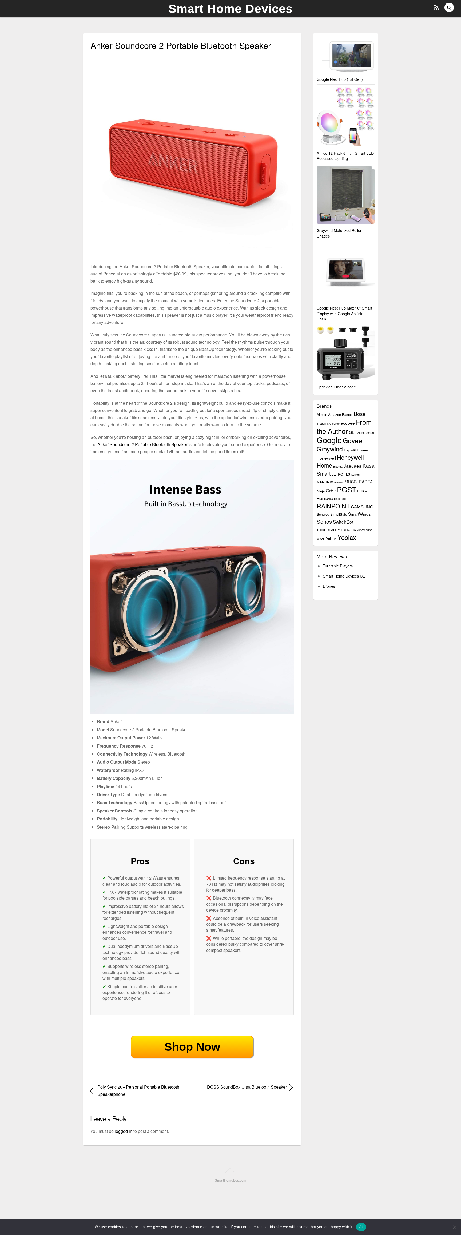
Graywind (330, 448)
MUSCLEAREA (359, 481)
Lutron (355, 474)
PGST (346, 489)
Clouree (334, 424)
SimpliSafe (338, 514)
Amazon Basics (340, 414)
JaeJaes (352, 465)
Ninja (321, 491)
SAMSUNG (362, 506)
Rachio (328, 499)
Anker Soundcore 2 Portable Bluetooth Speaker (142, 444)
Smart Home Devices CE (344, 576)
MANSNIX (325, 481)
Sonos (324, 521)
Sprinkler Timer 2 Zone (336, 387)
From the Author (344, 426)
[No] (454, 1227)
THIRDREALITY (328, 529)
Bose (360, 414)
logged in (123, 1131)
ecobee (348, 423)
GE (352, 432)
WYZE (321, 539)
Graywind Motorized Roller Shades (339, 232)
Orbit (331, 490)
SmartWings (359, 514)
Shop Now (192, 1046)
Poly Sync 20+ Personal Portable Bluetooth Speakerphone (138, 1090)
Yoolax (346, 537)
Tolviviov (358, 529)
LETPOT (338, 474)
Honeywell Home (340, 461)
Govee (352, 440)
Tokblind (346, 530)
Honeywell (326, 458)
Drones (329, 586)
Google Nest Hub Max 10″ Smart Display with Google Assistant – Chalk (344, 313)
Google (329, 439)
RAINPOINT (333, 506)
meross (339, 482)
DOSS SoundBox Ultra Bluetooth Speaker (242, 1087)
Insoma (338, 466)
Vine (369, 529)
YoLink (331, 538)
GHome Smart (365, 433)
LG (348, 474)
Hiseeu (362, 449)
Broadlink (322, 424)
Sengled (323, 514)
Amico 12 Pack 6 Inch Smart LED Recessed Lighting (345, 155)
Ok (361, 1227)
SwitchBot (343, 521)
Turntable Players (338, 565)
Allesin (322, 414)
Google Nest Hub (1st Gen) (340, 79)
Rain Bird (340, 499)
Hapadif (350, 449)
